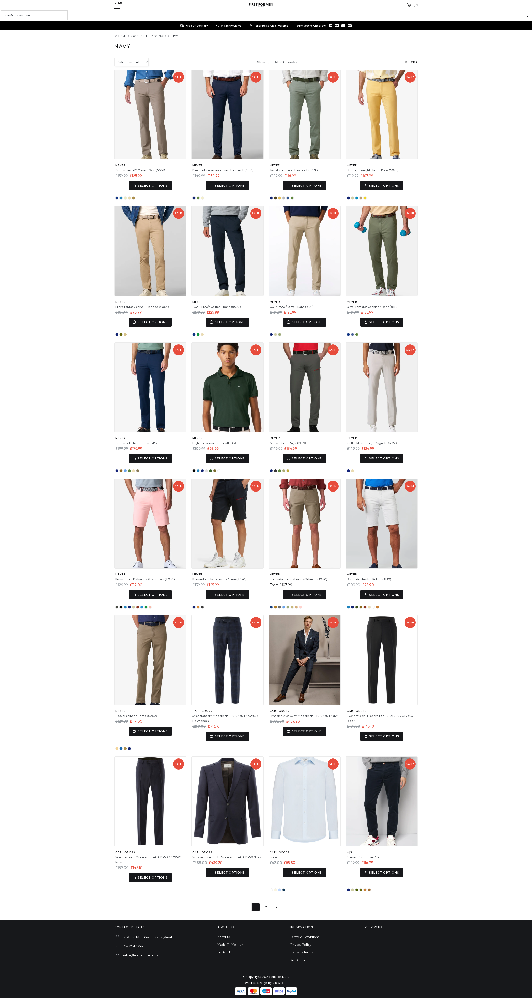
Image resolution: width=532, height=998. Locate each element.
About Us (224, 937)
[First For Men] (261, 5)
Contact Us (225, 952)
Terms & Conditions (304, 937)
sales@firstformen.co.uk (141, 955)
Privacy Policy (300, 944)
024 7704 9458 (133, 946)
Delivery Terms (301, 952)
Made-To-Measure (230, 944)
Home (122, 36)
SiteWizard (279, 983)
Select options (152, 185)
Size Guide (298, 960)
